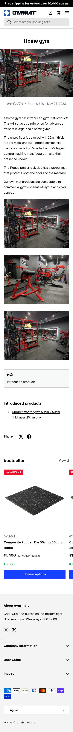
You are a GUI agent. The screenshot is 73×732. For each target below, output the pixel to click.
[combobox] (36, 22)
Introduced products (21, 382)
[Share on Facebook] (29, 437)
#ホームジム (36, 104)
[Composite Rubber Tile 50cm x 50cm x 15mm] (35, 500)
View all (64, 460)
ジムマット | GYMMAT (25, 722)
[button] (59, 13)
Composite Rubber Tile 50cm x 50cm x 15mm (33, 545)
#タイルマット (17, 104)
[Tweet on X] (21, 437)
